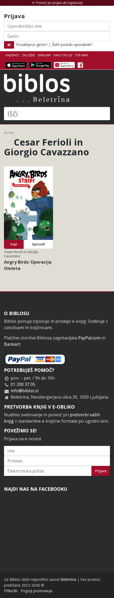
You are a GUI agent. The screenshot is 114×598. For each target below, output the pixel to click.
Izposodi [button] (38, 244)
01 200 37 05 (23, 384)
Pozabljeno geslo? (31, 44)
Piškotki (10, 590)
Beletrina (68, 579)
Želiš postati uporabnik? (72, 44)
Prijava (101, 470)
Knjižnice (12, 55)
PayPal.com (89, 338)
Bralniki (44, 55)
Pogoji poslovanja (36, 590)
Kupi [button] (14, 244)
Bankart (12, 344)
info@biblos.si (24, 391)
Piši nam (81, 55)
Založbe (28, 55)
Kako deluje (63, 55)
